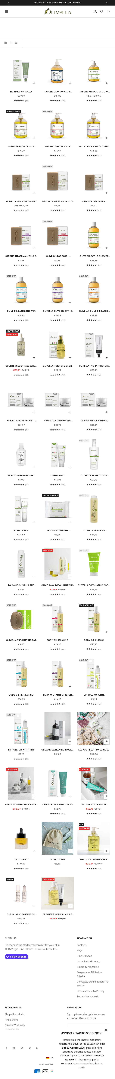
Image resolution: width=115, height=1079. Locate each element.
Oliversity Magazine (88, 966)
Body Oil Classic (94, 640)
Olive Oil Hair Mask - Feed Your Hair (57, 804)
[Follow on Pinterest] (29, 1048)
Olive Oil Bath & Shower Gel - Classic (94, 256)
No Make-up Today (21, 91)
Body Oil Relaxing (57, 640)
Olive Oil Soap (84, 956)
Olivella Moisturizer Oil (57, 366)
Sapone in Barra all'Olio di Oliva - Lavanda (21, 256)
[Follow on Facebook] (6, 1048)
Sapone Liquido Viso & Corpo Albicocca (57, 146)
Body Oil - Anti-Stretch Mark (57, 695)
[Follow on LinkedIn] (37, 1048)
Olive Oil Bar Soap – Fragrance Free (93, 201)
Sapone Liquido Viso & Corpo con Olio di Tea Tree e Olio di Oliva (57, 91)
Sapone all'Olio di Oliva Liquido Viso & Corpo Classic (94, 91)
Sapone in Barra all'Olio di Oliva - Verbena (57, 201)
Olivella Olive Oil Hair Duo (57, 585)
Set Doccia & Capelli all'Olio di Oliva (94, 804)
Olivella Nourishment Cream (94, 420)
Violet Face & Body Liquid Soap (94, 146)
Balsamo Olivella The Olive (21, 585)
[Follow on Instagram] (21, 1048)
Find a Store (11, 1019)
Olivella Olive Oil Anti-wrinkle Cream (21, 420)
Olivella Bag (57, 859)
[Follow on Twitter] (14, 1048)
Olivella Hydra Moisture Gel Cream (94, 366)
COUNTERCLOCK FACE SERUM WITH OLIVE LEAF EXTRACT (21, 366)
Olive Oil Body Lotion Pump (94, 475)
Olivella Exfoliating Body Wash (94, 585)
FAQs (79, 950)
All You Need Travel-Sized (93, 749)
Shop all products (14, 1014)
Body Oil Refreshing (21, 695)
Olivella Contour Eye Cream (57, 420)
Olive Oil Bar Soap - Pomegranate (57, 256)
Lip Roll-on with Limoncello (94, 695)
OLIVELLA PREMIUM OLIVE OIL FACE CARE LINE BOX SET (21, 804)
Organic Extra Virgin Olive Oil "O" (57, 750)
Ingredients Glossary (88, 961)
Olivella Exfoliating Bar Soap (21, 640)
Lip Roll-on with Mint (21, 749)
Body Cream (21, 530)
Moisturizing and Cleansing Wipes (57, 530)
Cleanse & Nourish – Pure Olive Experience (57, 914)
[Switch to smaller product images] (11, 43)
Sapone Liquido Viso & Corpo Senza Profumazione (21, 146)
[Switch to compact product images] (16, 43)
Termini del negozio (88, 996)
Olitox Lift (21, 859)
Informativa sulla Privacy (90, 991)
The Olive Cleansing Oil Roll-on (21, 914)
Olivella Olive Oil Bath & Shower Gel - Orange (94, 311)
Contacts (82, 945)
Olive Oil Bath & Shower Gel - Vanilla (21, 311)
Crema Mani (57, 475)
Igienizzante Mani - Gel (21, 475)
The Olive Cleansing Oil (94, 859)
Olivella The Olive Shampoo (94, 530)
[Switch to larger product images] (5, 43)
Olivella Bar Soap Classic (21, 201)
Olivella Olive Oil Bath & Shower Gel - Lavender (57, 311)
